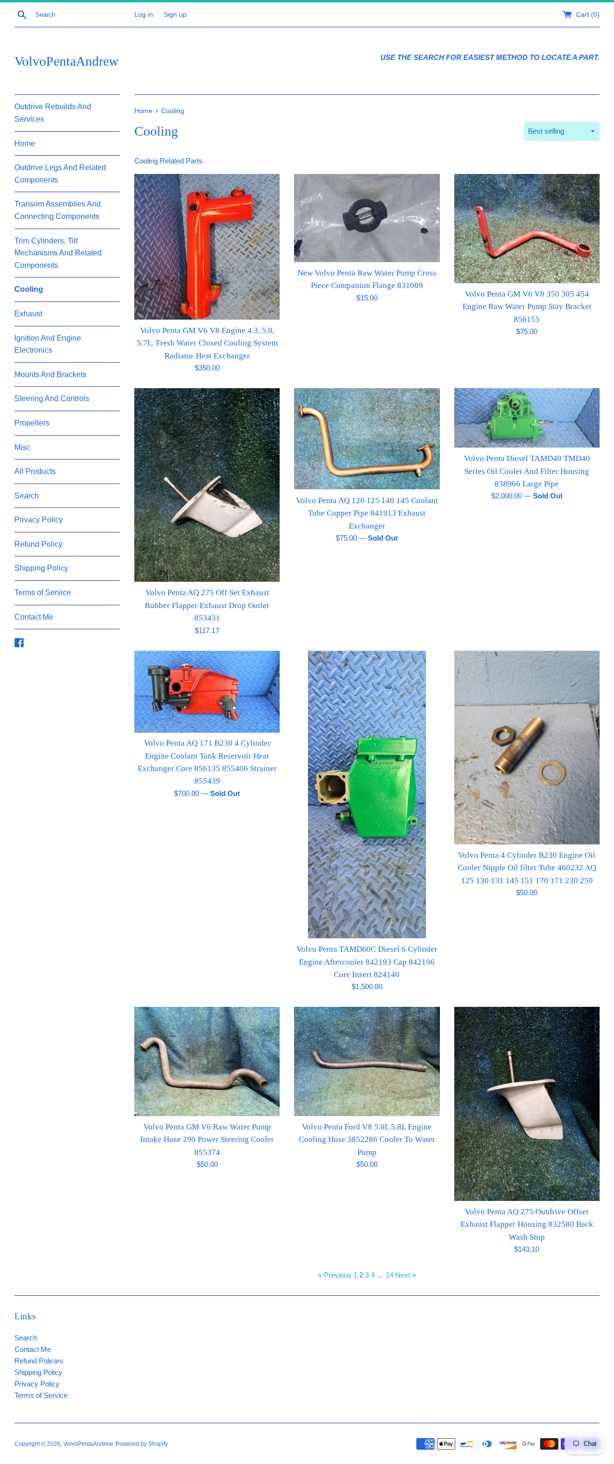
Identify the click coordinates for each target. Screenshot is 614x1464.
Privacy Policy (38, 520)
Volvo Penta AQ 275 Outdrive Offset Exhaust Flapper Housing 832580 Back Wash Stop (526, 1224)
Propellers (31, 423)
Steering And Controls (51, 398)
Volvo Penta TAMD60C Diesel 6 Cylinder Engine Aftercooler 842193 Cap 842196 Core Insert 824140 (366, 962)
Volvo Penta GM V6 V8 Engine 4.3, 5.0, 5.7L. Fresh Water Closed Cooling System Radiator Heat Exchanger (207, 343)
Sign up (175, 14)
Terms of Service (42, 592)
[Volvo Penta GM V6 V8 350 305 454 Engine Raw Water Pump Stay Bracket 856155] (527, 228)
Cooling (28, 289)
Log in (143, 14)
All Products (35, 471)
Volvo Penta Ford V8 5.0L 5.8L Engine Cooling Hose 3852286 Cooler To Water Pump (367, 1139)
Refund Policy (38, 544)
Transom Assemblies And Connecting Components (57, 210)
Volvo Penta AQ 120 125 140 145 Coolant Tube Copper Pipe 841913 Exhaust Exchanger (367, 513)
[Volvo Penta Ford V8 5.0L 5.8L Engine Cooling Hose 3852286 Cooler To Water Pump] (366, 1061)
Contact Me (33, 617)
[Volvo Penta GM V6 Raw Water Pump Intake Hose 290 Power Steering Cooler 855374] (207, 1061)
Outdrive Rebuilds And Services (52, 113)
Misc (22, 447)
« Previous (335, 1275)
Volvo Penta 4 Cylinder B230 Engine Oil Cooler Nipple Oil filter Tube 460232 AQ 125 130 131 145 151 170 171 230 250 (527, 868)
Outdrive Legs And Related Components (60, 173)
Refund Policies (38, 1361)
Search (26, 496)
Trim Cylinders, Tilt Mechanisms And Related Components (58, 253)
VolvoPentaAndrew (66, 61)
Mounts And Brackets (50, 374)
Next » (405, 1275)
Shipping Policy (41, 568)
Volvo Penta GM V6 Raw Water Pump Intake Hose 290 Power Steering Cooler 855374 (207, 1139)
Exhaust (28, 314)
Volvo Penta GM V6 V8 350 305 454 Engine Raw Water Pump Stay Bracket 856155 (526, 306)
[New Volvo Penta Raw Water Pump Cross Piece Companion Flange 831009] (366, 218)
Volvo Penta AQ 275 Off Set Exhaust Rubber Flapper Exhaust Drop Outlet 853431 (207, 605)
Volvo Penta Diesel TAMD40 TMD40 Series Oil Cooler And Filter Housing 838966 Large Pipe (527, 471)
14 (389, 1275)
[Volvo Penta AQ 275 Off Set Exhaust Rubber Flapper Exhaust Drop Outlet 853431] (207, 485)
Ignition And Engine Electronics (47, 344)
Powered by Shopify (142, 1444)
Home (24, 143)
